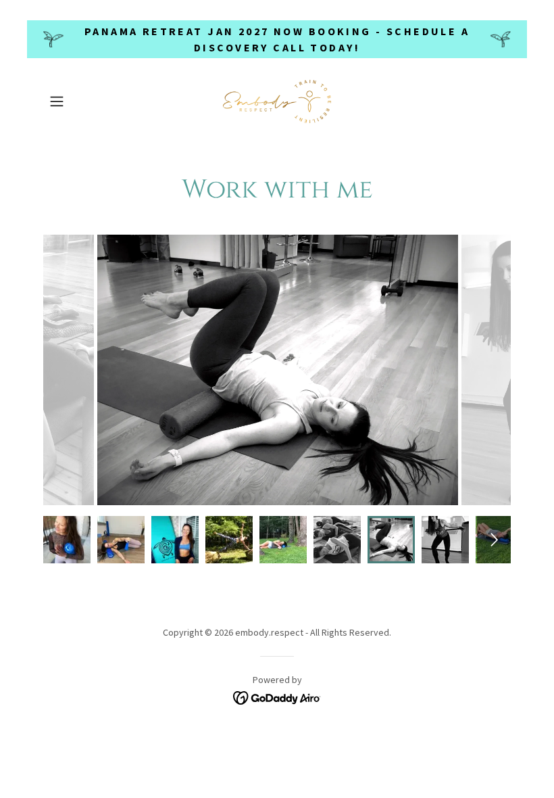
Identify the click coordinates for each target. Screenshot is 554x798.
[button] (78, 101)
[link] (277, 101)
